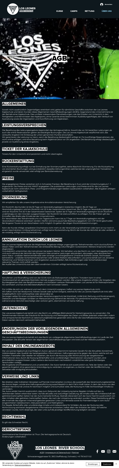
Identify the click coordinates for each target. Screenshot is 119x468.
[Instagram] (108, 451)
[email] (114, 451)
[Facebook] (97, 451)
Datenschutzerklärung (23, 465)
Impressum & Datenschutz (57, 452)
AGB (42, 452)
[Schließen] (116, 464)
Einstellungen (93, 464)
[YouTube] (103, 451)
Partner (75, 452)
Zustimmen (107, 464)
